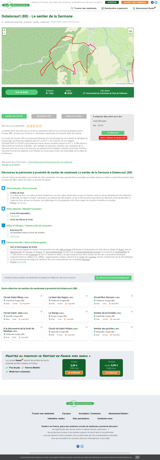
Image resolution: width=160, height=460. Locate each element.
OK (137, 457)
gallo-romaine (65, 249)
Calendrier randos (56, 418)
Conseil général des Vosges (88, 252)
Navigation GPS (44, 116)
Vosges (36, 22)
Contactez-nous (104, 418)
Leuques (92, 257)
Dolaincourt (45, 22)
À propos (112, 2)
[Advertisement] (68, 105)
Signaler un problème (11, 164)
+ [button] (4, 30)
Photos (13, 203)
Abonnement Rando (145, 8)
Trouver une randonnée (85, 8)
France (39, 252)
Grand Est (28, 22)
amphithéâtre (121, 252)
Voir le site (21, 203)
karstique (86, 259)
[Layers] (130, 31)
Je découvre (113, 133)
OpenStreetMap (121, 84)
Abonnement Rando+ (118, 413)
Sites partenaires (81, 418)
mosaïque (33, 254)
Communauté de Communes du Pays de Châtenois (106, 93)
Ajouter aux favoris (14, 116)
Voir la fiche (21, 92)
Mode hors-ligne (74, 116)
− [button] (4, 33)
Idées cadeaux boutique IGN (113, 138)
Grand (121, 249)
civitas (81, 257)
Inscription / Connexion (90, 413)
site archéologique (54, 252)
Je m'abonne (74, 372)
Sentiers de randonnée (13, 22)
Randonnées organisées (116, 8)
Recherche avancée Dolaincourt (114, 278)
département (16, 252)
